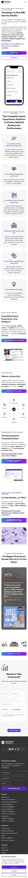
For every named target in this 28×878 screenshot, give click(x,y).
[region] (14, 866)
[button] (14, 53)
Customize (14, 871)
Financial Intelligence (8, 806)
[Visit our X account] (15, 749)
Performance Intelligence (9, 802)
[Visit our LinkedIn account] (10, 749)
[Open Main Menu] (25, 2)
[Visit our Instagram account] (18, 749)
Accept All (14, 867)
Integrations (5, 816)
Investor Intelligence (7, 821)
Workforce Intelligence (8, 814)
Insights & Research (7, 831)
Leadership (4, 850)
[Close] (26, 855)
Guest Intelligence (7, 804)
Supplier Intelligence (7, 818)
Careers (3, 852)
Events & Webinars (7, 838)
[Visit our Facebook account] (12, 749)
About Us (4, 848)
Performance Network (8, 799)
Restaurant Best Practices (9, 833)
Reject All (14, 874)
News (3, 835)
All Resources (5, 828)
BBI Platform (5, 797)
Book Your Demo (14, 730)
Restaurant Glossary (7, 840)
